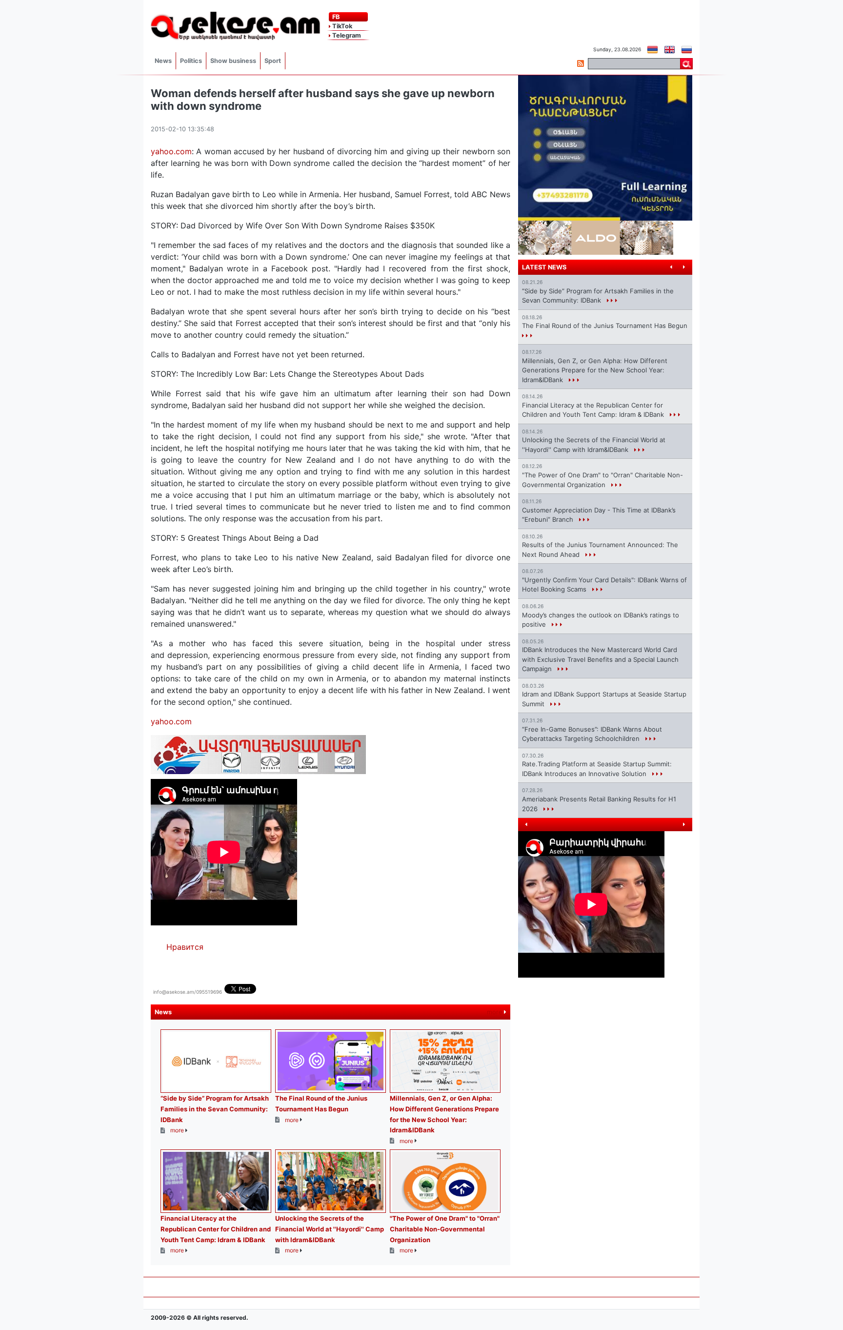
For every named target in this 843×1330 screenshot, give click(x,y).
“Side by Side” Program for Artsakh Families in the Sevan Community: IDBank (215, 1108)
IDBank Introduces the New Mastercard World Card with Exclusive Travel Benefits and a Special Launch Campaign (600, 659)
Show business (233, 60)
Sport (272, 60)
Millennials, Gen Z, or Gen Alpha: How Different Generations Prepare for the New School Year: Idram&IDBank (594, 370)
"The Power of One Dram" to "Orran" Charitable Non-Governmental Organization (445, 1228)
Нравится (184, 947)
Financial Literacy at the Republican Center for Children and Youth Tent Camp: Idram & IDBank (216, 1228)
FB (335, 16)
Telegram (346, 35)
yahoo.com (171, 151)
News (163, 60)
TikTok (341, 26)
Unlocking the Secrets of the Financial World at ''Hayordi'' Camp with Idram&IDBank (329, 1228)
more (495, 1012)
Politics (191, 60)
